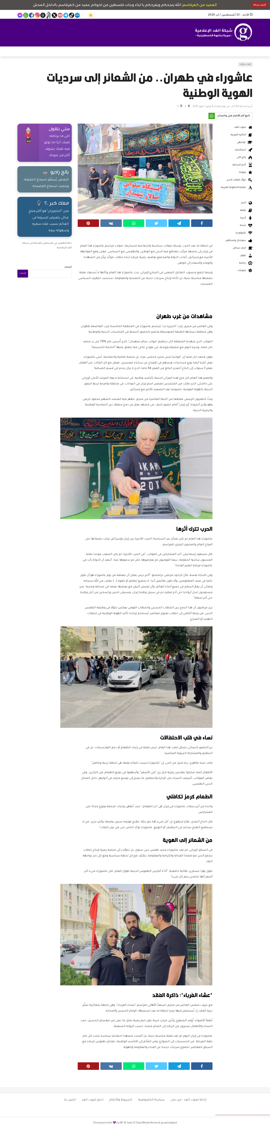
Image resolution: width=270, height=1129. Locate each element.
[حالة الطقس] (91, 15)
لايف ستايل (245, 64)
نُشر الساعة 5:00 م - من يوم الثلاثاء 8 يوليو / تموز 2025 (223, 106)
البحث (68, 267)
